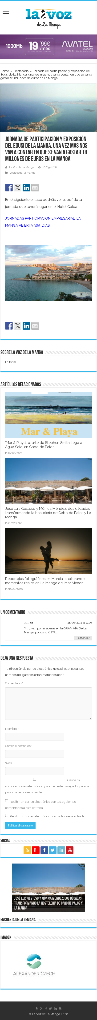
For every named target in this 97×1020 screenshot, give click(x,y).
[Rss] (27, 850)
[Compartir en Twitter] (17, 187)
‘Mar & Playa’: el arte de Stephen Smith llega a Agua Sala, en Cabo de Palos (43, 445)
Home (4, 71)
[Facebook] (44, 850)
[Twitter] (53, 850)
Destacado (21, 71)
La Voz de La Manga (21, 167)
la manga (29, 172)
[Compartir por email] (35, 187)
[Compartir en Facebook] (9, 187)
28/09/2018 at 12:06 (80, 622)
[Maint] (48, 46)
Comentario (14, 683)
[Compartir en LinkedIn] (26, 187)
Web (8, 763)
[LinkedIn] (61, 850)
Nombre (12, 729)
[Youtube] (69, 850)
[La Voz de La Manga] (48, 17)
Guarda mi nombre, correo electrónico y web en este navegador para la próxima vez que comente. (47, 786)
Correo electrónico (18, 746)
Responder (83, 637)
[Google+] (36, 850)
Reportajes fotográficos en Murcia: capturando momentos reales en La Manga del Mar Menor (45, 581)
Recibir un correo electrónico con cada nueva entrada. (47, 816)
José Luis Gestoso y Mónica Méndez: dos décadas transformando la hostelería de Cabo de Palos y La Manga (48, 512)
